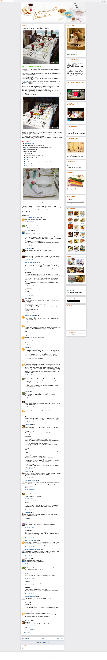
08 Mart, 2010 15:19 (29, 227)
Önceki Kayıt (59, 638)
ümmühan (27, 471)
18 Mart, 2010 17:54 (29, 600)
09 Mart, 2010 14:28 (29, 414)
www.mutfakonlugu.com (30, 262)
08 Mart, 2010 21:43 (29, 360)
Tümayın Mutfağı (29, 500)
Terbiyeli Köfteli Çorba (29, 143)
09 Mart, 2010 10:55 (29, 397)
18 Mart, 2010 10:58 (29, 584)
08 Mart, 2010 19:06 (29, 321)
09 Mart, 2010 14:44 (29, 421)
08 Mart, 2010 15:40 (29, 252)
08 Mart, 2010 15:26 (29, 245)
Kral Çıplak (27, 512)
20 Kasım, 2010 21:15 (30, 618)
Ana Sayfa (42, 638)
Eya (26, 347)
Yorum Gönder (27, 632)
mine (26, 377)
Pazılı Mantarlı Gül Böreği (30, 165)
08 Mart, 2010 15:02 (29, 221)
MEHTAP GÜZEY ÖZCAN (30, 540)
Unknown (27, 362)
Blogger (47, 657)
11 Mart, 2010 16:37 (29, 498)
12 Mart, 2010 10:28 (29, 527)
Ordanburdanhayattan (30, 315)
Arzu (26, 298)
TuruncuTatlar (28, 409)
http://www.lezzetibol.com (31, 480)
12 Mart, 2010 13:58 (29, 537)
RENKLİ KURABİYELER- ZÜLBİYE (32, 549)
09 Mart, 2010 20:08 (29, 477)
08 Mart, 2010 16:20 (29, 259)
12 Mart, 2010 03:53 (29, 520)
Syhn (26, 491)
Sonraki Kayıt (25, 638)
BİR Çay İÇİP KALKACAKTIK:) (32, 217)
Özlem (26, 400)
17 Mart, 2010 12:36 (29, 578)
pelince (27, 335)
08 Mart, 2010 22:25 (29, 374)
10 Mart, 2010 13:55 (29, 489)
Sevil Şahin (27, 230)
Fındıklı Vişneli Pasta (28, 163)
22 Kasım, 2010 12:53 (30, 629)
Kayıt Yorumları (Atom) (44, 642)
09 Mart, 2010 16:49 (29, 468)
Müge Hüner (28, 424)
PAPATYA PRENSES (29, 224)
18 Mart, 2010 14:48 (29, 593)
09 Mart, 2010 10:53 (29, 388)
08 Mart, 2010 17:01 (29, 285)
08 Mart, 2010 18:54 (29, 312)
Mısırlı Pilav (26, 159)
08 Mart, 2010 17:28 (29, 295)
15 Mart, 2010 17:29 (29, 563)
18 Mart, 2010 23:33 (29, 609)
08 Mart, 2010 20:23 (29, 333)
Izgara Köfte (27, 147)
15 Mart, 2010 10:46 (29, 555)
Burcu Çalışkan (28, 248)
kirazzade (27, 254)
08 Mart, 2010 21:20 (29, 344)
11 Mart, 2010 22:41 (29, 509)
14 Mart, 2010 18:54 (29, 546)
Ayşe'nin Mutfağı (29, 324)
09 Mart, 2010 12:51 (29, 406)
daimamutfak (28, 522)
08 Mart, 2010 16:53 (29, 269)
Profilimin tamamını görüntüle (74, 52)
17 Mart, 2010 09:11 (29, 571)
